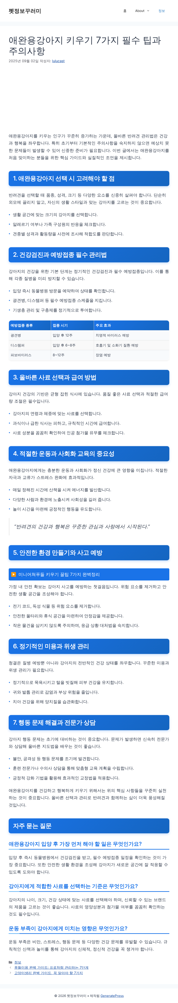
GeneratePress (112, 996)
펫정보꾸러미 (25, 11)
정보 (161, 11)
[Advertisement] (89, 102)
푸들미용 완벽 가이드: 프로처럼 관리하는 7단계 (51, 967)
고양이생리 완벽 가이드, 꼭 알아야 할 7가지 (48, 973)
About (139, 11)
